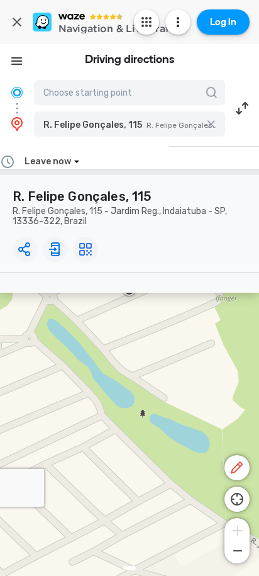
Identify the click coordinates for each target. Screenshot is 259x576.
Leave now (48, 161)
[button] (129, 124)
